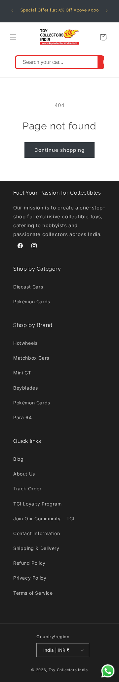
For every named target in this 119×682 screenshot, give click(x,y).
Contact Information (36, 533)
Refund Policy (29, 563)
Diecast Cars (28, 286)
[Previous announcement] (12, 11)
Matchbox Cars (31, 358)
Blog (18, 459)
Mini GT (22, 372)
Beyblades (25, 388)
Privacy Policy (29, 578)
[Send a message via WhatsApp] (108, 671)
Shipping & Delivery (36, 548)
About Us (24, 474)
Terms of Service (33, 593)
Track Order (27, 488)
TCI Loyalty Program (37, 503)
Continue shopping (59, 150)
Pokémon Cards (31, 301)
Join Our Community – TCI (43, 518)
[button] (13, 37)
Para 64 (22, 417)
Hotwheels (25, 343)
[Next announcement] (106, 11)
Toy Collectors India (68, 670)
